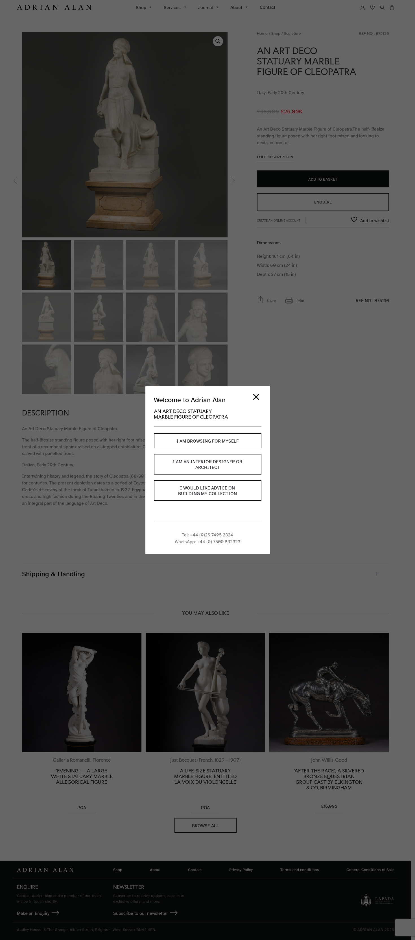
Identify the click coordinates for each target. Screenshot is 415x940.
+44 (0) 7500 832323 (218, 542)
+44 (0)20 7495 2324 (211, 535)
